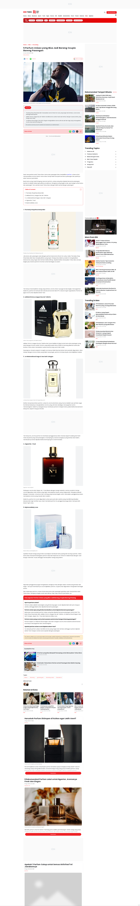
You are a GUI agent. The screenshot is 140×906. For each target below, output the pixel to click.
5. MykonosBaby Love (31, 203)
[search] (105, 12)
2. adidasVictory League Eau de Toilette (36, 195)
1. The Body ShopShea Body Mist (34, 193)
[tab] (28, 107)
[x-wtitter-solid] (77, 131)
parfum (69, 174)
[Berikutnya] (83, 769)
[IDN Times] (31, 12)
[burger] (116, 15)
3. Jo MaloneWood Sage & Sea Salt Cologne (38, 198)
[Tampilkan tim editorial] (82, 684)
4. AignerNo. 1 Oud (30, 200)
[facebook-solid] (73, 131)
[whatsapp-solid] (70, 131)
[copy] (80, 131)
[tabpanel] (53, 119)
